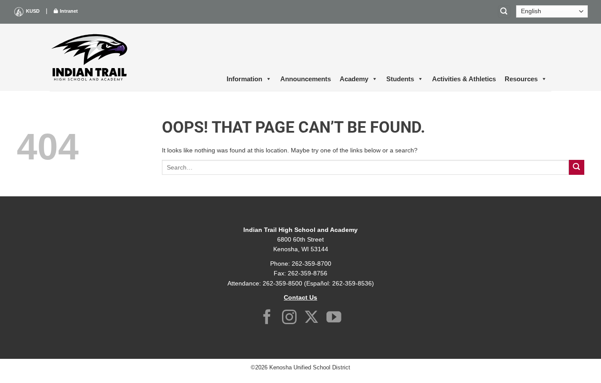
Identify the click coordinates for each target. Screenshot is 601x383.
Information (244, 79)
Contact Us (300, 297)
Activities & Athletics (464, 79)
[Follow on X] (311, 318)
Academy (354, 79)
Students (400, 79)
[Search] (504, 11)
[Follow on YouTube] (333, 318)
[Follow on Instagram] (289, 318)
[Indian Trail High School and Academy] (89, 57)
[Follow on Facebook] (267, 318)
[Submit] (576, 167)
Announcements (305, 79)
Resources (521, 79)
